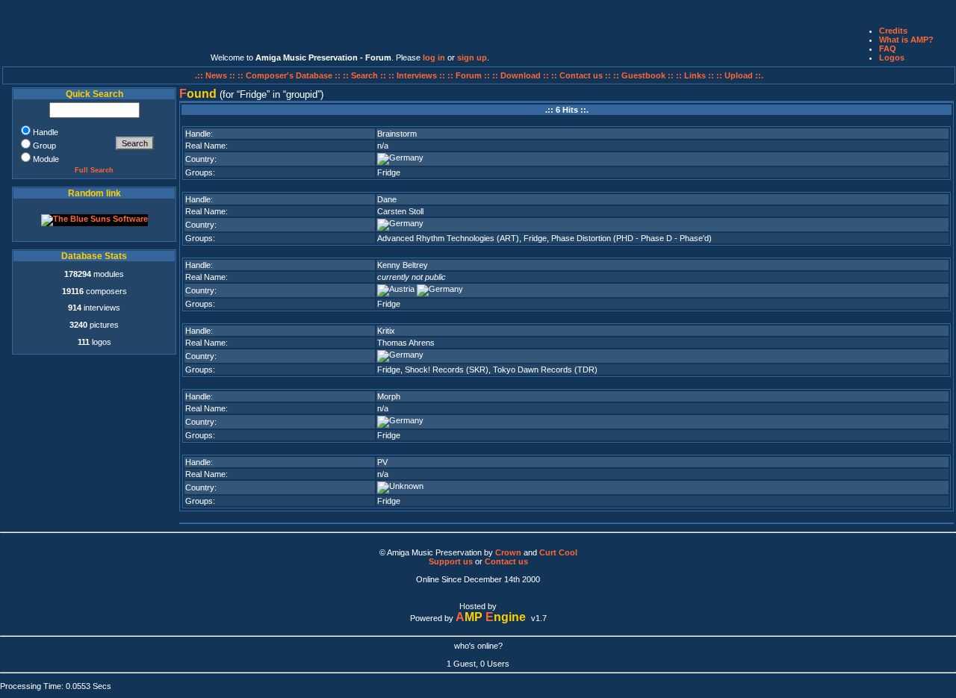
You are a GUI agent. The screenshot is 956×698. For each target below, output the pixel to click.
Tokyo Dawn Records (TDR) (545, 369)
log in (434, 57)
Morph (388, 396)
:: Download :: (521, 75)
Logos (891, 57)
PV (382, 462)
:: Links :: (695, 75)
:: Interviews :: (417, 75)
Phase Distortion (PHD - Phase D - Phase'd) (631, 238)
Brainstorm (397, 133)
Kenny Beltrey (402, 265)
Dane (387, 199)
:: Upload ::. (739, 75)
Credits (893, 30)
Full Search (94, 170)
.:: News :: (216, 75)
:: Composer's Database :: (290, 75)
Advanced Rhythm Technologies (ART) (448, 238)
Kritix (386, 330)
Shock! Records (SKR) (446, 369)
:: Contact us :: (581, 75)
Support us (451, 561)
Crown (508, 552)
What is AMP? (906, 39)
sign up (472, 57)
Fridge (388, 172)
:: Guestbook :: (643, 75)
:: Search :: (365, 75)
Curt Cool (558, 552)
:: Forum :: (469, 75)
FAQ (887, 48)
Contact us (506, 561)
